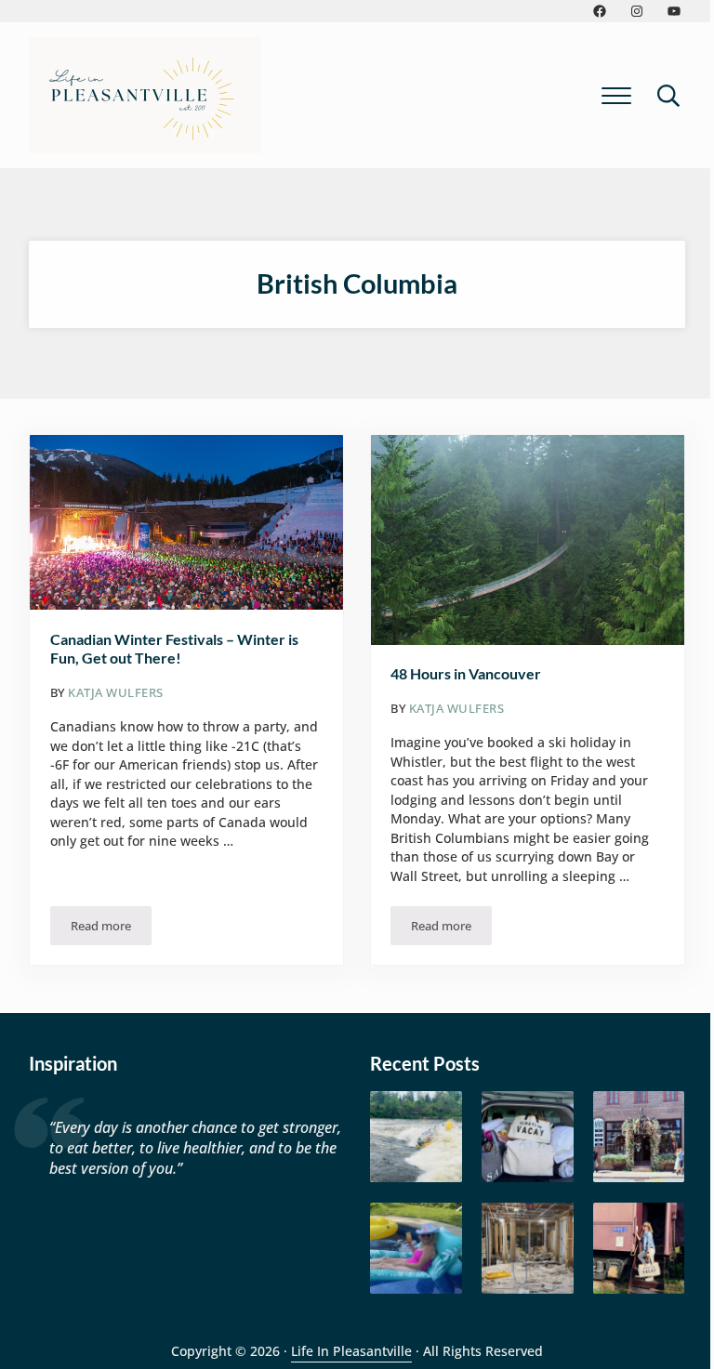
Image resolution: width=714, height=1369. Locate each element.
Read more (111, 929)
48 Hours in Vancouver (465, 673)
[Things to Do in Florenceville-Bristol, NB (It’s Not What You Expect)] (639, 1249)
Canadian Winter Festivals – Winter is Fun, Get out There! (174, 648)
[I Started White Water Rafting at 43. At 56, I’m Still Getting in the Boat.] (416, 1137)
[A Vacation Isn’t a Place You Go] (528, 1137)
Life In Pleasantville (351, 1351)
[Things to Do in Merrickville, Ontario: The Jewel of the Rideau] (639, 1137)
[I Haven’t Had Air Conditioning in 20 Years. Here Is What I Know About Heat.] (416, 1249)
